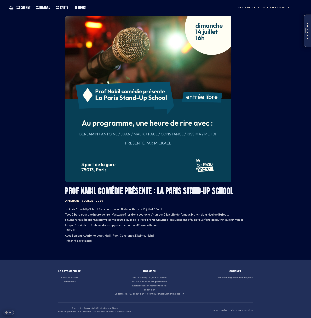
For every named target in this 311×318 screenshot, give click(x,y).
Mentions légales (219, 309)
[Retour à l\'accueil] (11, 7)
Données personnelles (242, 309)
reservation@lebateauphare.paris (235, 277)
